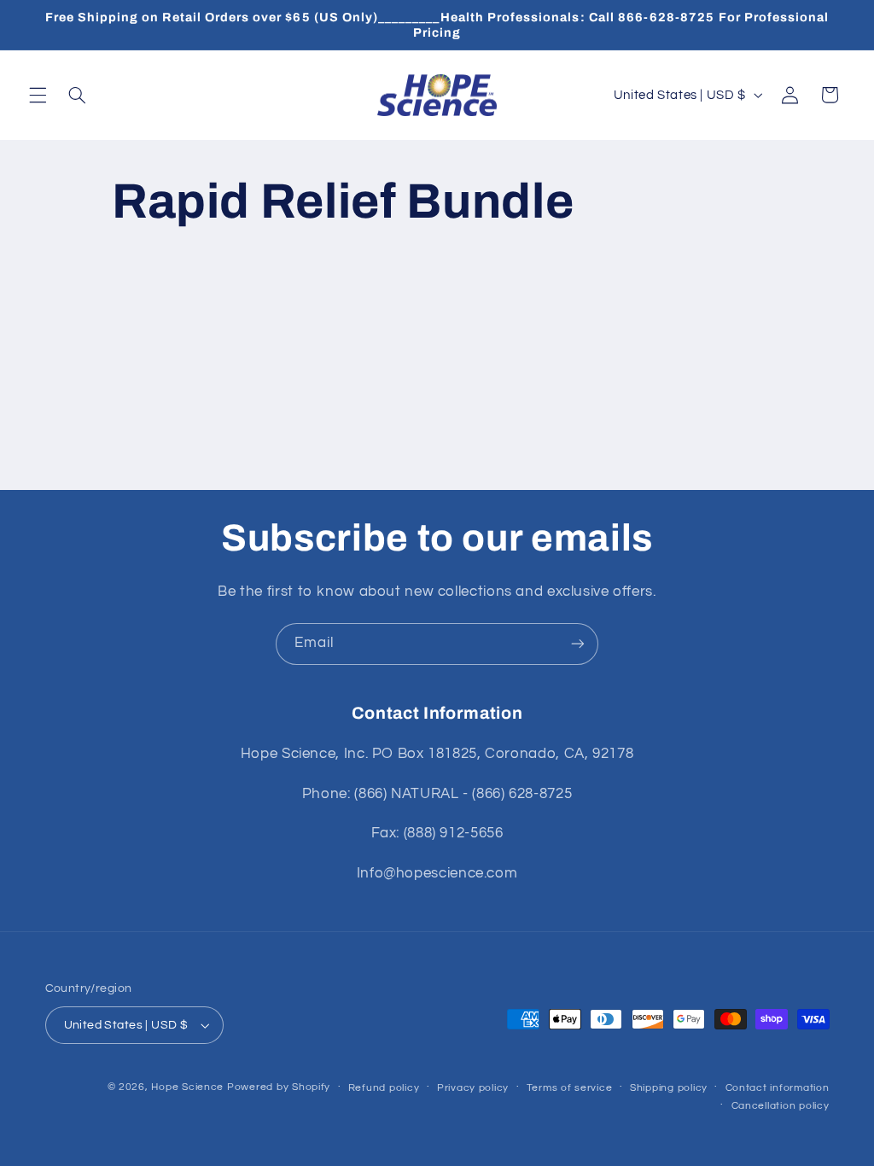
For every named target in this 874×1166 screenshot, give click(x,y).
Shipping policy (669, 1088)
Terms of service (570, 1088)
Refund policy (384, 1088)
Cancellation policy (780, 1106)
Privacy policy (473, 1088)
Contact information (777, 1088)
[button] (37, 94)
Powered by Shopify (278, 1087)
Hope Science (187, 1087)
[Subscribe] (577, 644)
